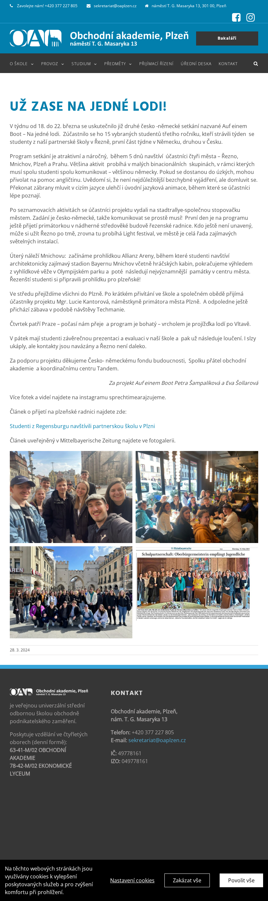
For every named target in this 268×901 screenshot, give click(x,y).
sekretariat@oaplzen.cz (115, 6)
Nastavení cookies (132, 880)
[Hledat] (256, 63)
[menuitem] (25, 63)
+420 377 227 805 (61, 6)
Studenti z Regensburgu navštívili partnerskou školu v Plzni (82, 426)
